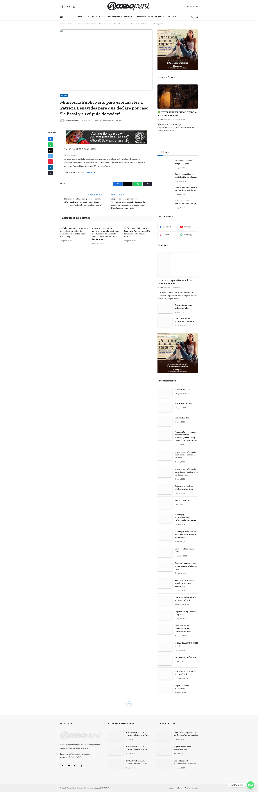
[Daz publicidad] (164, 421)
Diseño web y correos (120, 16)
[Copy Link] (50, 173)
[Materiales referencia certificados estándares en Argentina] (164, 472)
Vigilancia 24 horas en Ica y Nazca (186, 613)
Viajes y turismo (191, 788)
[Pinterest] (50, 161)
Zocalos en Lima (182, 389)
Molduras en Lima (183, 403)
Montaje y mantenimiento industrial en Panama (185, 517)
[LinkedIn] (50, 167)
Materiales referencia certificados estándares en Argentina (186, 472)
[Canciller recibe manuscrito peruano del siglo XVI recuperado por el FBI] (164, 322)
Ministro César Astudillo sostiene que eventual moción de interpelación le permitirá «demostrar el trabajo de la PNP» (186, 202)
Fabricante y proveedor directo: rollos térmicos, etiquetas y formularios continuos (186, 436)
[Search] (196, 17)
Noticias (173, 16)
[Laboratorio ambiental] (164, 660)
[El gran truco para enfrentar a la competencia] (164, 308)
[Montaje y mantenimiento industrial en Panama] (164, 518)
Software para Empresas (150, 16)
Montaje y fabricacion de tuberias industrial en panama (186, 535)
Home (81, 16)
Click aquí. (90, 172)
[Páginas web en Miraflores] (164, 689)
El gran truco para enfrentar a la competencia (183, 307)
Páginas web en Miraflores (182, 687)
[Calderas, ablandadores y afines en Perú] (164, 601)
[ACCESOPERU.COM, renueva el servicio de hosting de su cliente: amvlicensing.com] (115, 736)
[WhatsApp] (50, 144)
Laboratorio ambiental (186, 657)
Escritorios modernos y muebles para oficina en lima (186, 566)
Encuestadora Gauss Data (184, 550)
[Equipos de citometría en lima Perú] (164, 675)
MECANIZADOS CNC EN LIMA (186, 644)
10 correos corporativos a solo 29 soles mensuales (174, 282)
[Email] (50, 150)
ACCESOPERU (94, 16)
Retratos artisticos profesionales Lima (184, 487)
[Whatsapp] (250, 785)
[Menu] (61, 17)
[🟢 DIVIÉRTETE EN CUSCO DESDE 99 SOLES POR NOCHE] (177, 96)
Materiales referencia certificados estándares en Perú (186, 455)
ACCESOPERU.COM (101, 788)
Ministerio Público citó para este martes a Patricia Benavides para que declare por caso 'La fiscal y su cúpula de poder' (83, 202)
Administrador (73, 121)
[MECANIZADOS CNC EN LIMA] (164, 646)
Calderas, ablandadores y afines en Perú (186, 598)
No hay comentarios (103, 121)
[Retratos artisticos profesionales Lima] (164, 489)
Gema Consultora (183, 500)
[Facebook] (50, 139)
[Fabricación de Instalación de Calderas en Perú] (164, 629)
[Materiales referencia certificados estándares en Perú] (164, 455)
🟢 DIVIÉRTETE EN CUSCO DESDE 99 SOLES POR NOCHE (177, 114)
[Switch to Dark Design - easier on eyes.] (192, 16)
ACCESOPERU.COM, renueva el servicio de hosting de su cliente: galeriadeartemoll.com (137, 748)
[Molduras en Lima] (164, 407)
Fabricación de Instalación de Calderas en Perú (183, 629)
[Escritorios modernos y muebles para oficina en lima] (164, 566)
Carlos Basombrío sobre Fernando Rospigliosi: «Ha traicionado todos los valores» (137, 232)
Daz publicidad (182, 418)
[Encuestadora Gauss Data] (164, 552)
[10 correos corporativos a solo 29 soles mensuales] (177, 265)
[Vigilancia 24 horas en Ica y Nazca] (164, 615)
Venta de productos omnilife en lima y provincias (184, 583)
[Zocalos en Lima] (164, 393)
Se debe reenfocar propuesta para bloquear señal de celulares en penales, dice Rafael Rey (74, 232)
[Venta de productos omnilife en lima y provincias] (164, 583)
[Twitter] (50, 156)
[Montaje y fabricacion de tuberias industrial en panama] (164, 535)
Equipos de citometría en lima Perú (185, 672)
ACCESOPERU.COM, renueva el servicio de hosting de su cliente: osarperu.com (136, 762)
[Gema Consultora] (164, 504)
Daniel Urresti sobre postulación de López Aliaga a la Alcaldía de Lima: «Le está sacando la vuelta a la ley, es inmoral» (105, 234)
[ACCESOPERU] (129, 6)
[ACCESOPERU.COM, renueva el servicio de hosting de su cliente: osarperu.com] (115, 764)
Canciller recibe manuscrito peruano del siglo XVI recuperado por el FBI (185, 320)
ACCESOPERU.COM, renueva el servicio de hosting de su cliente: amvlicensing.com (136, 734)
